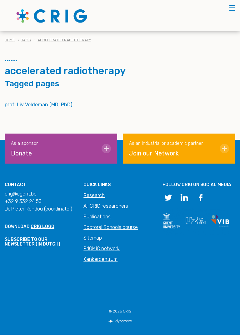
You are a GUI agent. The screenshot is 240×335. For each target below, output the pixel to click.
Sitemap (92, 238)
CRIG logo (42, 226)
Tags (26, 40)
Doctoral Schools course (110, 227)
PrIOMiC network (101, 248)
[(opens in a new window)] (168, 197)
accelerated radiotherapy (64, 40)
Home (10, 40)
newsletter (20, 244)
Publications (97, 217)
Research (94, 195)
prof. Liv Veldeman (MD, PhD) (38, 105)
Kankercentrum (100, 259)
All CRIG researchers (105, 206)
